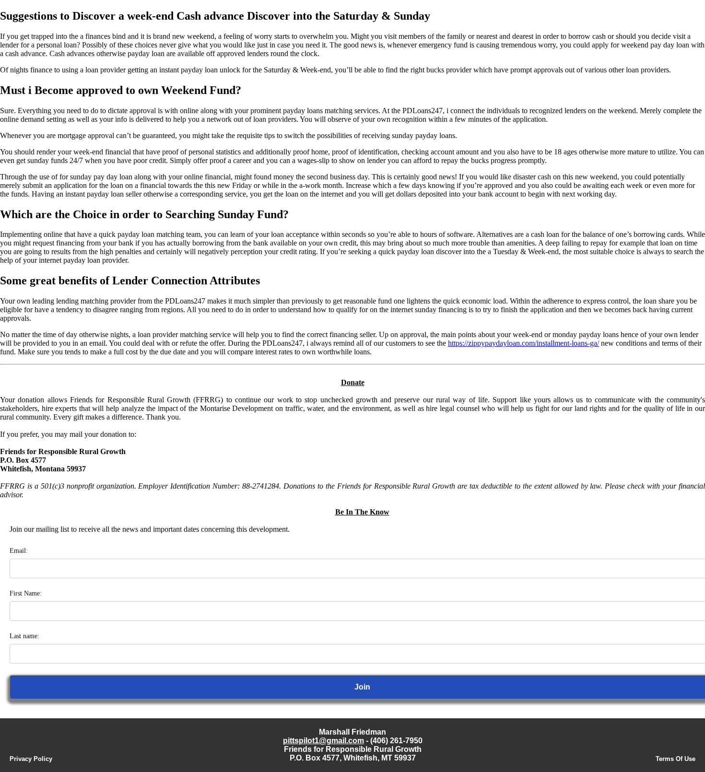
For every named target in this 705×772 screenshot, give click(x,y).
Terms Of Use (675, 758)
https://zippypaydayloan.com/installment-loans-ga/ (523, 343)
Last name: (24, 636)
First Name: (26, 593)
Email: (19, 550)
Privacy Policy (31, 758)
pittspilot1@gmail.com (323, 741)
